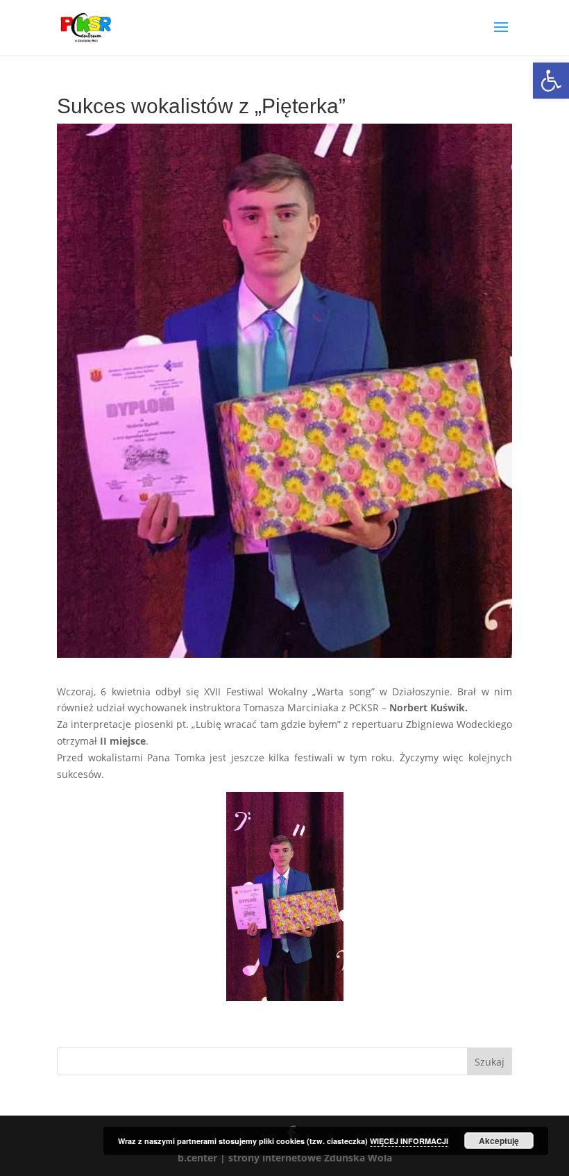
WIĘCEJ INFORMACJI (409, 1141)
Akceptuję (499, 1140)
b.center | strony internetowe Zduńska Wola (285, 1157)
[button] (551, 81)
